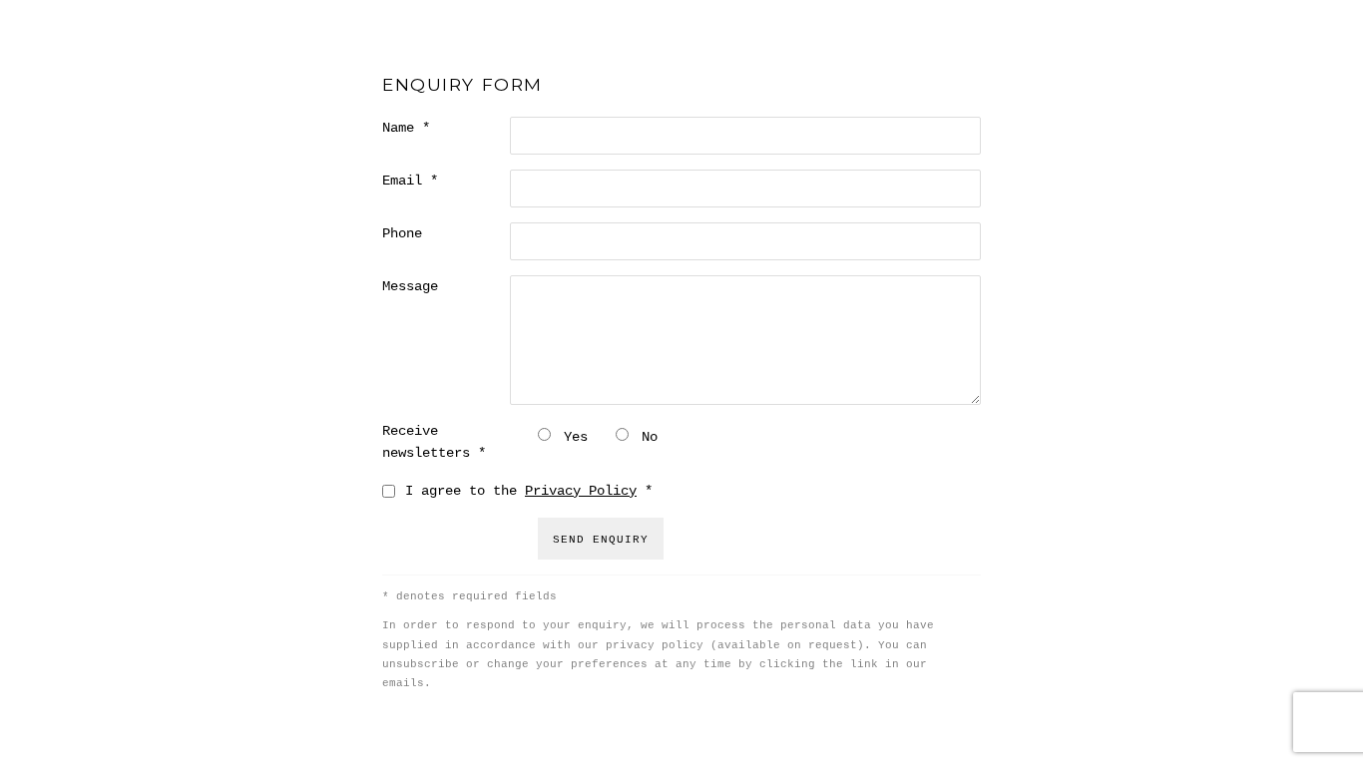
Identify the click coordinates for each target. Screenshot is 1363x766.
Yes (576, 437)
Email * (410, 181)
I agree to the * (529, 491)
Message (410, 286)
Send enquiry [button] (601, 540)
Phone (402, 233)
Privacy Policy (581, 491)
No (650, 437)
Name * (406, 128)
